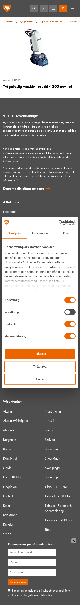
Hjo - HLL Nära (13, 477)
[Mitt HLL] (44, 8)
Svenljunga (52, 468)
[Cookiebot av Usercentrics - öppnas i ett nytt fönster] (59, 222)
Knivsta (8, 524)
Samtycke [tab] (14, 233)
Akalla (7, 411)
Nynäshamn (53, 411)
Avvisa (40, 379)
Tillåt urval (40, 366)
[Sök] (34, 8)
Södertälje (52, 477)
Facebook (9, 212)
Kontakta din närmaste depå (23, 188)
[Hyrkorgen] (53, 8)
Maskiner (9, 21)
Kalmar (7, 505)
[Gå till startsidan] (7, 8)
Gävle (7, 468)
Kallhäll (8, 496)
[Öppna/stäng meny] (73, 8)
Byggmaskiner (27, 21)
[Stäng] (73, 540)
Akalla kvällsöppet (15, 421)
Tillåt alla (40, 353)
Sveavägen (52, 458)
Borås (7, 449)
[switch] (70, 312)
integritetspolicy (43, 595)
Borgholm (9, 440)
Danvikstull (10, 458)
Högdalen (10, 487)
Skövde (50, 440)
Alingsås (8, 430)
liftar (48, 152)
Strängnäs (51, 449)
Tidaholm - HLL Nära (58, 496)
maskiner (40, 152)
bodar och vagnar (62, 152)
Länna (7, 534)
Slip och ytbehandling (51, 21)
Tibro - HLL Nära (56, 487)
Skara (49, 430)
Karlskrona (10, 515)
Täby (48, 529)
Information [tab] (40, 233)
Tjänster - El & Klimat (58, 520)
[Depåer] (63, 8)
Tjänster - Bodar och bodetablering (58, 508)
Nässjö (49, 421)
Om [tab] (65, 233)
